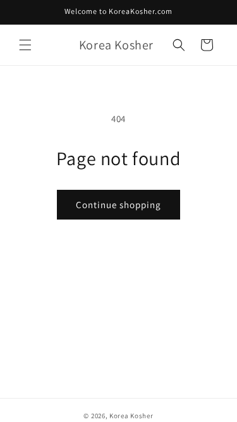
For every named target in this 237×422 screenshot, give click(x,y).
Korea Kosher (131, 415)
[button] (25, 45)
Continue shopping (118, 205)
